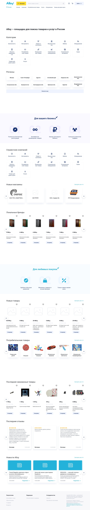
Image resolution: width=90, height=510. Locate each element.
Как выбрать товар (10, 498)
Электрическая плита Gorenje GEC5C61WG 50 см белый (11, 327)
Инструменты (25, 43)
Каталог (18, 7)
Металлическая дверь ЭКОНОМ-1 (11, 237)
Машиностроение (51, 44)
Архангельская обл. (78, 77)
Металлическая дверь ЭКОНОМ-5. (64, 237)
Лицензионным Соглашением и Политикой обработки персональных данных (74, 505)
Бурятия (65, 84)
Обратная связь (10, 500)
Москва (12, 77)
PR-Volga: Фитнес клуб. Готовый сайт (24, 326)
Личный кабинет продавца (32, 498)
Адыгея (38, 77)
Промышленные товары (38, 52)
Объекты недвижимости (12, 53)
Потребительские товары (34, 7)
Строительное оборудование (51, 52)
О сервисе (8, 502)
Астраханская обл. (12, 84)
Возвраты (8, 505)
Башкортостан (25, 84)
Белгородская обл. (38, 84)
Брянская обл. (51, 84)
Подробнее (25, 480)
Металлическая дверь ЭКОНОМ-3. (37, 237)
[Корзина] (72, 3)
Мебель (65, 43)
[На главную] (11, 3)
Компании (24, 7)
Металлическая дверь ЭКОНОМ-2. (24, 237)
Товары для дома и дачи (59, 7)
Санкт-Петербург (25, 77)
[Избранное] (69, 3)
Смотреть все (78, 184)
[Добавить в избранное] (16, 216)
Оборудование (49, 7)
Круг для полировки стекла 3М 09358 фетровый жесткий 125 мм (51, 408)
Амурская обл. (65, 77)
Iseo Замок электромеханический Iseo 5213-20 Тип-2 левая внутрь (78, 408)
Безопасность (12, 43)
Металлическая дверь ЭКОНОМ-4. (51, 237)
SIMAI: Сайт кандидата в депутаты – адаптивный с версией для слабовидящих (38, 327)
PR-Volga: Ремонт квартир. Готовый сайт (51, 326)
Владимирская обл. (78, 84)
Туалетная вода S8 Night (25, 406)
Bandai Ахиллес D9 (37, 406)
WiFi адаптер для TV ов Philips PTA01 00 (11, 407)
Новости (48, 498)
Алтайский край (51, 77)
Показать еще (45, 91)
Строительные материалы (65, 52)
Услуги (42, 7)
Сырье (78, 52)
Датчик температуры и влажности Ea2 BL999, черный (64, 408)
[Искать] (63, 3)
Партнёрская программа (52, 500)
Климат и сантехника (38, 44)
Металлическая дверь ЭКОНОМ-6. (77, 237)
